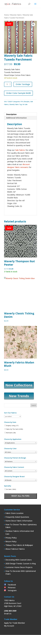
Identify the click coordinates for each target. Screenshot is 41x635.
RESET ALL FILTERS (20, 495)
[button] (33, 24)
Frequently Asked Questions (17, 517)
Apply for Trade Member (14, 623)
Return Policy (10, 541)
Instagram (11, 590)
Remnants (11, 433)
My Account (9, 626)
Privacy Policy (11, 537)
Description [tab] (11, 114)
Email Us (7, 613)
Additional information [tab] (16, 118)
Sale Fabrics (20, 150)
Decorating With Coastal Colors (18, 560)
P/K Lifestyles (25, 101)
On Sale (24, 104)
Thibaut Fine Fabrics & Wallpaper (19, 545)
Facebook (11, 584)
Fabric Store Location (14, 513)
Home (6, 15)
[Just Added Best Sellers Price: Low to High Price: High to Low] (12, 416)
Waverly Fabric (16, 15)
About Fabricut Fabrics (15, 549)
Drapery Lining (12, 425)
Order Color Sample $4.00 (18, 93)
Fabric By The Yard (14, 429)
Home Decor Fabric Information (18, 521)
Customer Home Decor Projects (18, 567)
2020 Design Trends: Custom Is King (20, 563)
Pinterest (11, 587)
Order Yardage (23, 84)
